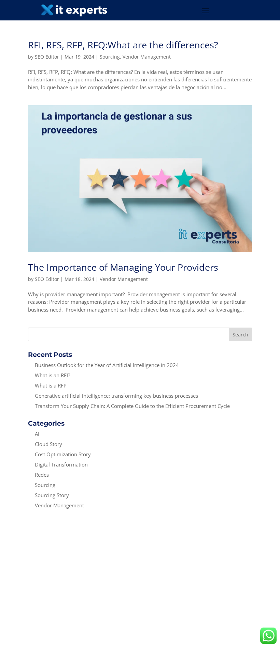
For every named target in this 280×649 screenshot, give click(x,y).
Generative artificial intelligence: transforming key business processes (117, 395)
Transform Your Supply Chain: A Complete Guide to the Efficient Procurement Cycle (133, 405)
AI (37, 433)
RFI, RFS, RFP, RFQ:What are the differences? (123, 44)
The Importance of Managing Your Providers (123, 267)
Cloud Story (48, 444)
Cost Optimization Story (63, 454)
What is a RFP (51, 385)
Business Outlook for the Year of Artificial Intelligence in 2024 (107, 365)
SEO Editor (47, 56)
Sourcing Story (52, 495)
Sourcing (110, 56)
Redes (42, 474)
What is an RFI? (53, 375)
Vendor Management (147, 56)
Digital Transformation (61, 464)
